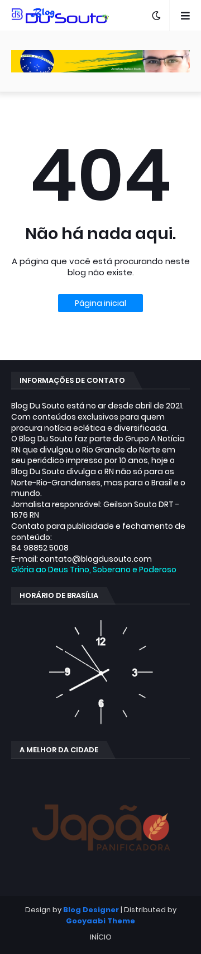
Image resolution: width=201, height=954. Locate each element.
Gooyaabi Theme (100, 921)
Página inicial (100, 303)
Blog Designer (91, 909)
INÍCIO (101, 937)
